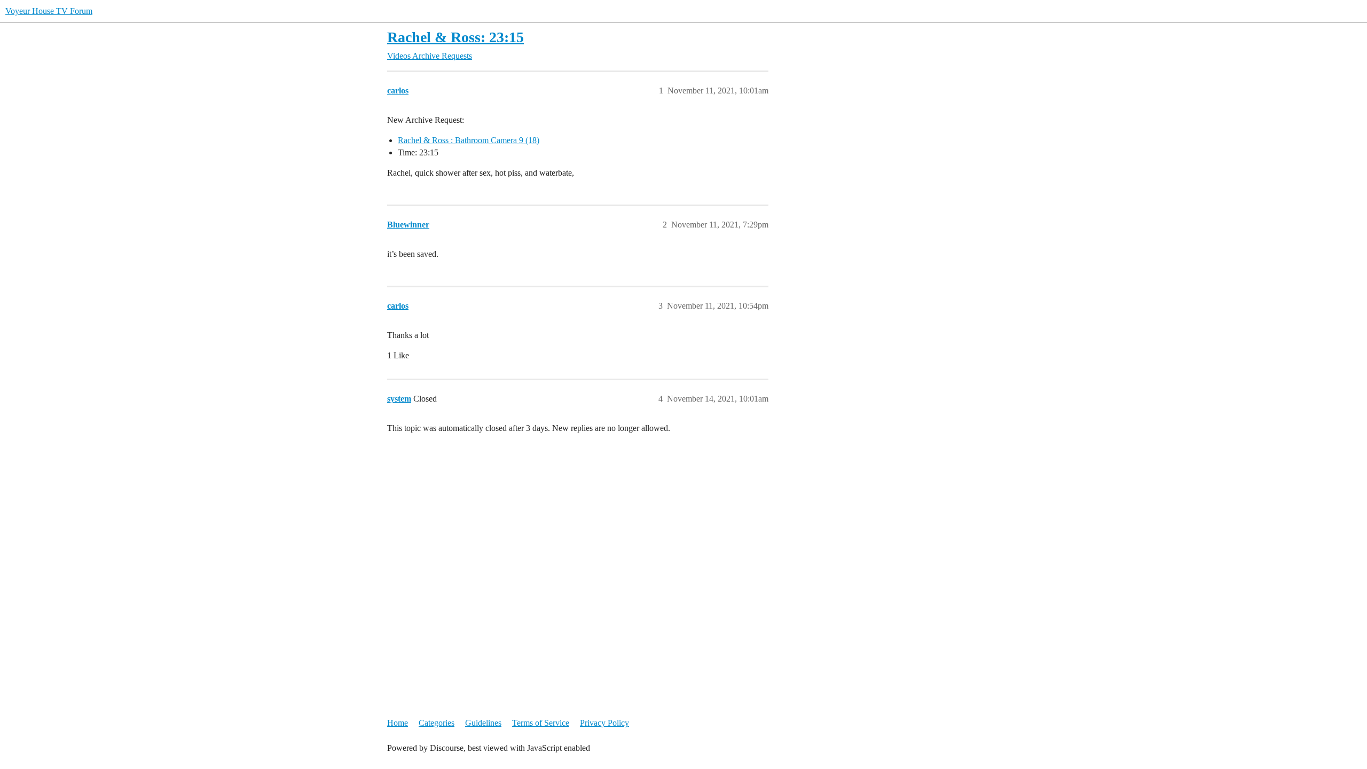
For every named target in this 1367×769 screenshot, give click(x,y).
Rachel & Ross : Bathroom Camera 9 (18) (468, 140)
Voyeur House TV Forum (48, 10)
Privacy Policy (604, 722)
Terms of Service (540, 722)
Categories (436, 722)
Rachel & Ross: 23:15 (455, 37)
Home (397, 722)
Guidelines (483, 722)
